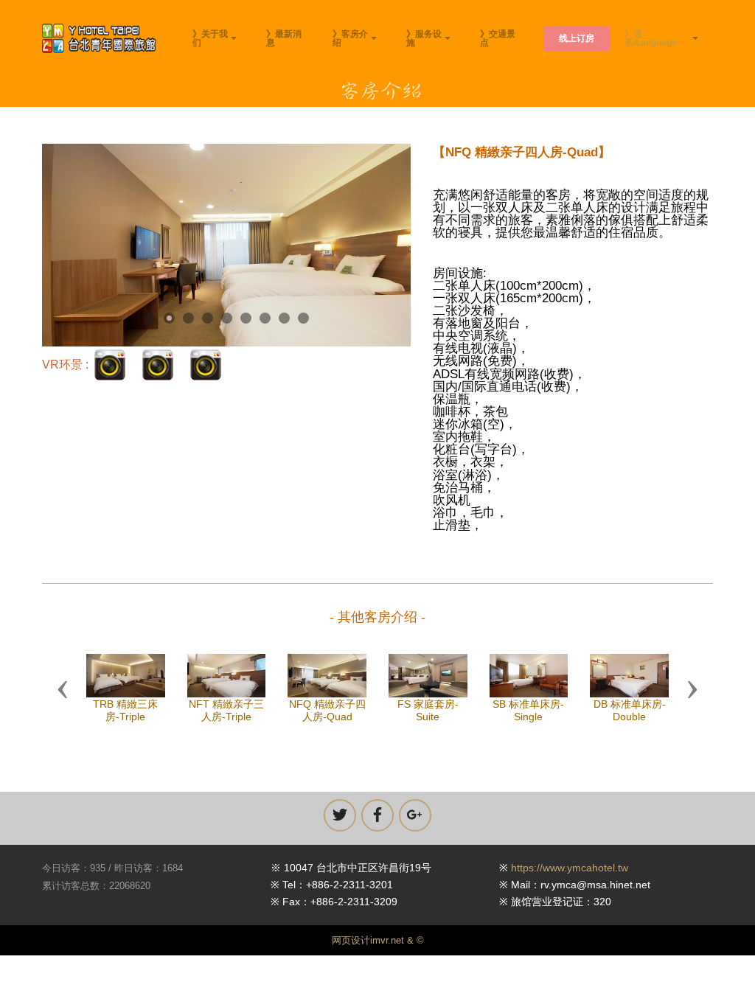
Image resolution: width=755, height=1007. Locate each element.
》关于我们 (210, 38)
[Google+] (415, 815)
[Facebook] (377, 815)
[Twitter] (340, 815)
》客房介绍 (350, 38)
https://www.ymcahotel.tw (569, 868)
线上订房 (576, 38)
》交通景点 (497, 38)
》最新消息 (284, 38)
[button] (62, 688)
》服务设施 (424, 38)
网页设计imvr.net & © (378, 940)
